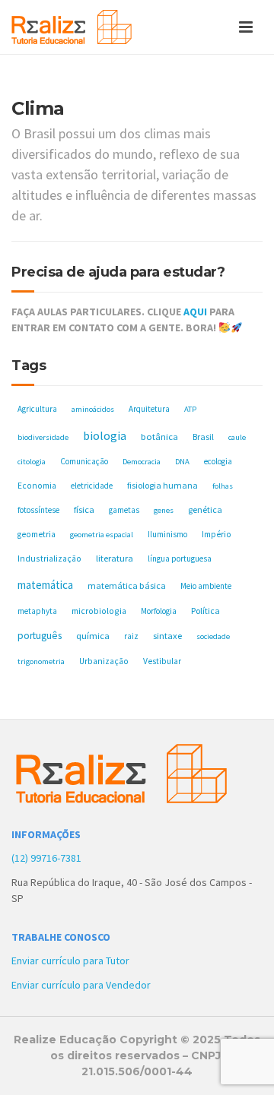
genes (164, 510)
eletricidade (92, 485)
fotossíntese (38, 510)
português (40, 635)
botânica (159, 436)
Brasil (203, 436)
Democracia (142, 462)
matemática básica (127, 585)
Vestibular (162, 661)
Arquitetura (149, 409)
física (84, 509)
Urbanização (104, 661)
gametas (124, 510)
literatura (114, 558)
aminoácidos (93, 409)
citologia (32, 462)
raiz (131, 636)
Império (216, 534)
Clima (38, 108)
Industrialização (49, 558)
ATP (190, 409)
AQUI (195, 311)
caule (237, 437)
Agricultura (37, 409)
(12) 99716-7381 (46, 858)
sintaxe (167, 635)
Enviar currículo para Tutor (70, 960)
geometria (37, 534)
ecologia (218, 461)
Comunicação (84, 461)
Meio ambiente (205, 586)
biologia (104, 435)
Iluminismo (167, 534)
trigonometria (41, 661)
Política (205, 610)
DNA (182, 462)
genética (205, 509)
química (93, 635)
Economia (37, 485)
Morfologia (159, 611)
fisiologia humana (162, 485)
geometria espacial (101, 535)
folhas (222, 486)
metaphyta (37, 611)
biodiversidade (43, 437)
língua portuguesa (180, 558)
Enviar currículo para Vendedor (81, 985)
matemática (45, 585)
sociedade (213, 636)
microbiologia (99, 610)
